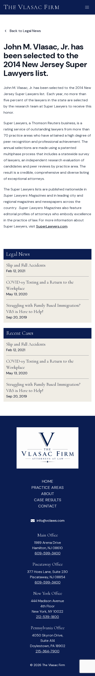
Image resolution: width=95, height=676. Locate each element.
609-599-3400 (48, 553)
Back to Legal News (25, 30)
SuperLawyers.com (51, 226)
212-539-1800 (47, 616)
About (47, 493)
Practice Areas (47, 487)
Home (47, 481)
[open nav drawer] (87, 7)
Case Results (47, 500)
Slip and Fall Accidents (26, 265)
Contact (47, 506)
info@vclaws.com (51, 520)
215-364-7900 (47, 651)
